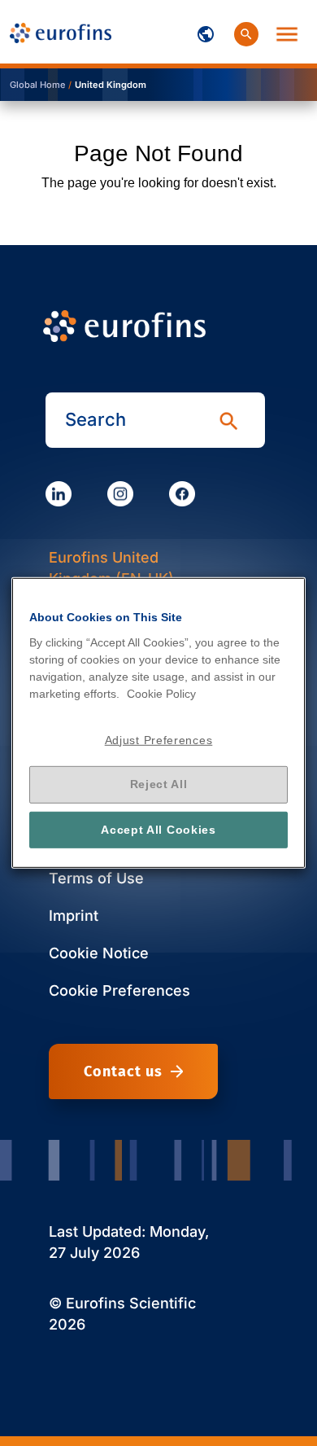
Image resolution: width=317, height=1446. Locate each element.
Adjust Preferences (159, 739)
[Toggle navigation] (205, 31)
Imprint (73, 915)
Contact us (123, 1071)
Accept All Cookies (158, 829)
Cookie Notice (99, 953)
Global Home (37, 84)
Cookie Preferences (119, 990)
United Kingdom (110, 84)
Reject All (159, 784)
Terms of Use (96, 878)
